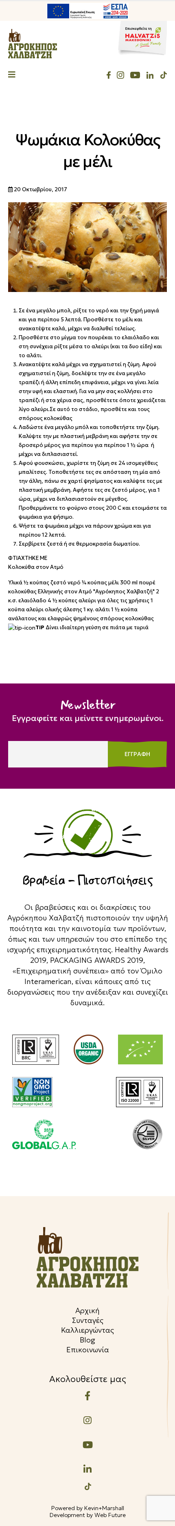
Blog (87, 1340)
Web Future (110, 1515)
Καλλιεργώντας (87, 1330)
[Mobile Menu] (11, 75)
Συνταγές (87, 1320)
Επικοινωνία (87, 1349)
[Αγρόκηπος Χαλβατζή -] (32, 43)
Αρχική (87, 1310)
